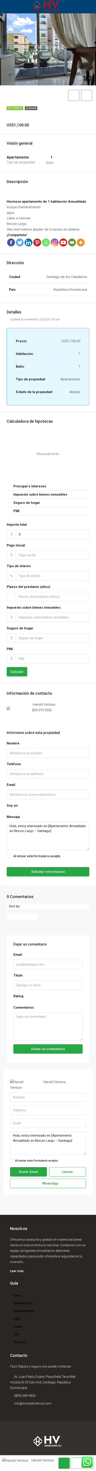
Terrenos (20, 1342)
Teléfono (14, 764)
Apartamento (22, 1303)
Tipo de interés (19, 566)
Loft (16, 1334)
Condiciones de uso (71, 1160)
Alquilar (31, 108)
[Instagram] (54, 242)
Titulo (18, 975)
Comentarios (23, 1007)
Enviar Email (28, 1172)
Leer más (17, 1271)
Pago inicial (16, 545)
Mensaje (13, 817)
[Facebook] (11, 242)
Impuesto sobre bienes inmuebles (34, 608)
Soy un (12, 805)
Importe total (17, 525)
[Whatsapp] (46, 242)
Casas (18, 1326)
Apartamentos (23, 1311)
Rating (18, 996)
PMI (10, 649)
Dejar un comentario (21, 916)
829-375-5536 (42, 710)
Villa (16, 1319)
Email (11, 785)
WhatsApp (65, 710)
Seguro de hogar (20, 628)
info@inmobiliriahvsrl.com (33, 1403)
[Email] (72, 242)
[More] (81, 242)
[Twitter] (20, 242)
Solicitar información (48, 872)
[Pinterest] (37, 242)
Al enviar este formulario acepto (48, 858)
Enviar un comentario (48, 1049)
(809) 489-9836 (25, 1395)
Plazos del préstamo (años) (28, 587)
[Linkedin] (28, 242)
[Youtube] (63, 242)
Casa (17, 1295)
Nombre (13, 743)
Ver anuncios (78, 693)
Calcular (17, 672)
